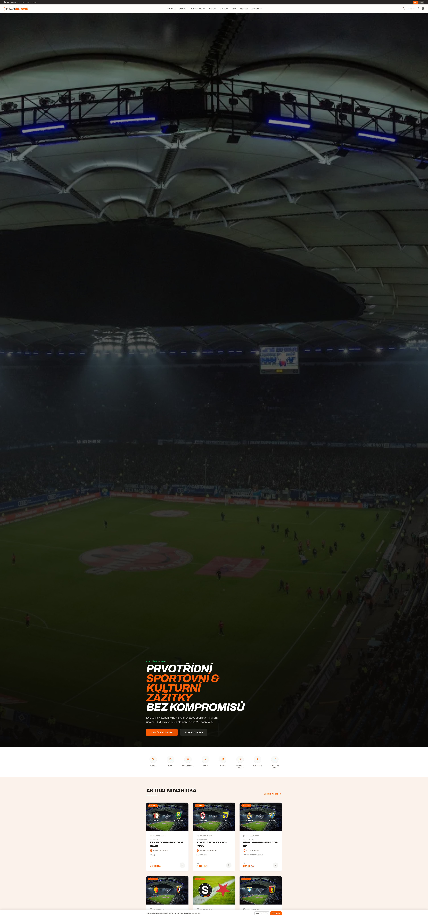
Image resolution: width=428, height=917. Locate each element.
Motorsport (198, 8)
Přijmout (276, 913)
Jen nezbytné (262, 913)
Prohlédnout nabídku (162, 732)
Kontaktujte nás (194, 732)
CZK (415, 2)
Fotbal (171, 8)
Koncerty (244, 9)
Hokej (184, 8)
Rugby (224, 8)
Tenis (212, 8)
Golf (234, 9)
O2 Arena (257, 8)
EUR (421, 2)
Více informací (195, 913)
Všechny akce (273, 794)
